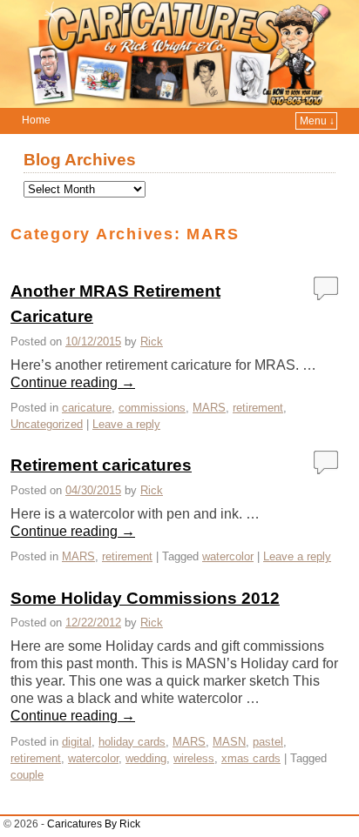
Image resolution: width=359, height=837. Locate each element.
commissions (152, 407)
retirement (258, 407)
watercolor (228, 556)
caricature (87, 407)
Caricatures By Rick (93, 824)
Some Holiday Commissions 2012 (145, 598)
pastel (268, 741)
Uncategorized (46, 424)
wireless (193, 758)
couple (27, 774)
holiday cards (132, 741)
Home (36, 120)
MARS (209, 407)
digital (76, 741)
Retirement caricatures (101, 465)
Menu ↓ (317, 121)
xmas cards (251, 758)
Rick (151, 341)
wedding (145, 758)
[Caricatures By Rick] (179, 54)
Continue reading (72, 382)
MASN (229, 741)
